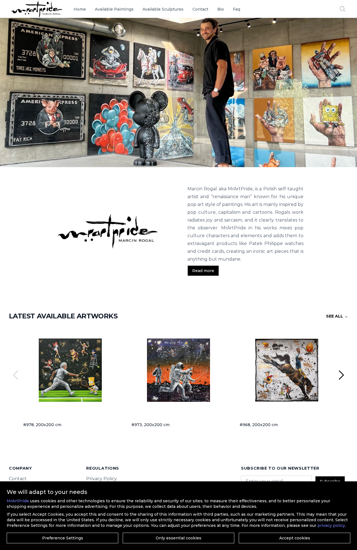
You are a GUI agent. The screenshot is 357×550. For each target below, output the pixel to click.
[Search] (342, 9)
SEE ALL (337, 316)
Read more (203, 270)
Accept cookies (294, 538)
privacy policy (331, 525)
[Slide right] (341, 375)
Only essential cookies (178, 538)
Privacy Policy (101, 478)
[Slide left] (15, 375)
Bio (220, 9)
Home (80, 9)
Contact (200, 9)
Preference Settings (62, 538)
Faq (236, 9)
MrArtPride (18, 500)
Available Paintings (114, 9)
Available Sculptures (163, 9)
